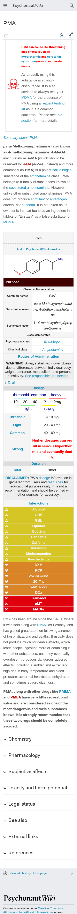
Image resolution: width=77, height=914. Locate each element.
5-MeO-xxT (38, 587)
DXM (38, 565)
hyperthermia (31, 57)
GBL (38, 520)
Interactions (38, 503)
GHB (38, 515)
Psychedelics (38, 559)
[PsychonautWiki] (29, 900)
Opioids (38, 526)
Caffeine (38, 543)
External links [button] (23, 836)
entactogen (58, 199)
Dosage (38, 388)
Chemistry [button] (19, 739)
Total (17, 470)
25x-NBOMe (38, 576)
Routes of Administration (38, 356)
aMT (38, 604)
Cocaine (38, 532)
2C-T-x (38, 581)
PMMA (42, 625)
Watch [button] (63, 36)
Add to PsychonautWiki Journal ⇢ (38, 249)
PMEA (15, 697)
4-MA (27, 164)
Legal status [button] (21, 804)
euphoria (28, 205)
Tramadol (38, 598)
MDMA (26, 98)
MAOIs (38, 609)
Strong (17, 449)
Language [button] (7, 36)
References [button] (20, 853)
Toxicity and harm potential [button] (37, 788)
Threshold (17, 417)
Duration (38, 464)
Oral (11, 382)
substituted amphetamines (29, 188)
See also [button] (17, 820)
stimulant (38, 199)
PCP (38, 570)
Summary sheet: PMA (20, 138)
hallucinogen (61, 170)
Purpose (12, 282)
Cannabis (38, 537)
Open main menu (6, 7)
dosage (44, 478)
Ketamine (38, 548)
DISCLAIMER (16, 478)
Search (73, 7)
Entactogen (52, 341)
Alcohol (38, 509)
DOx (38, 593)
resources (55, 482)
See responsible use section (46, 376)
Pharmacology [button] (24, 755)
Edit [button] (72, 36)
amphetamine (40, 176)
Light (17, 425)
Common (17, 433)
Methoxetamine (38, 554)
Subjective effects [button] (27, 771)
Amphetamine (52, 349)
